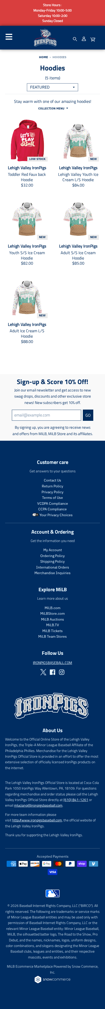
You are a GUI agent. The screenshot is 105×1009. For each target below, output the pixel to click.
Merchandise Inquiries (52, 573)
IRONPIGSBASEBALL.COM (52, 662)
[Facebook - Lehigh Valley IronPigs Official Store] (52, 672)
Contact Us (52, 480)
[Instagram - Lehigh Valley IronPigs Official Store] (62, 672)
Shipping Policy (52, 561)
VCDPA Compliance (52, 503)
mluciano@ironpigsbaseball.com (38, 805)
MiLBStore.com (52, 613)
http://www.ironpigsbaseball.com (37, 820)
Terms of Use (52, 497)
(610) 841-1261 (75, 799)
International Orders (52, 567)
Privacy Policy (52, 492)
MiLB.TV (52, 625)
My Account (52, 550)
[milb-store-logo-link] (53, 898)
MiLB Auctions (52, 619)
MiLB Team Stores (52, 636)
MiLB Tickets (52, 631)
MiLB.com (52, 608)
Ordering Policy (52, 555)
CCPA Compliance (52, 509)
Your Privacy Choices (56, 515)
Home (43, 57)
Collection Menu (51, 108)
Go (88, 415)
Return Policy (52, 486)
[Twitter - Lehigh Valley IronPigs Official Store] (43, 672)
